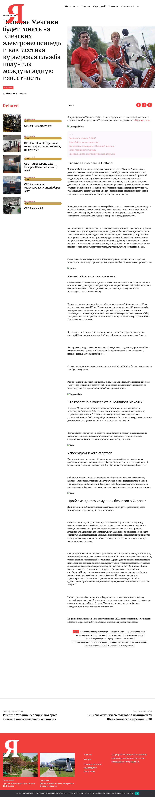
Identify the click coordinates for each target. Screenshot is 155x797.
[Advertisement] (110, 669)
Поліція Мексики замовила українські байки (89, 642)
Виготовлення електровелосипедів (94, 632)
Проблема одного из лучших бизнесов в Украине (92, 154)
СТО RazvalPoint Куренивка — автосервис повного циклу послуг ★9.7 (42, 146)
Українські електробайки (95, 646)
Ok (137, 793)
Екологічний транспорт (136, 632)
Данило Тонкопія (117, 632)
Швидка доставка (126, 646)
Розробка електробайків (119, 642)
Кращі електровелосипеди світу (120, 639)
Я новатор (8, 88)
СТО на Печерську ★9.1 (38, 125)
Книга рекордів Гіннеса (134, 635)
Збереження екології (84, 635)
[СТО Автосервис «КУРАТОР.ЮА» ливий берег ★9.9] (12, 185)
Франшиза (112, 646)
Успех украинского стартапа (82, 150)
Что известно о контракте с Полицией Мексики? (92, 146)
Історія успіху (99, 635)
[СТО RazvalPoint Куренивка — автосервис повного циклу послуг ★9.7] (12, 143)
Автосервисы (29, 119)
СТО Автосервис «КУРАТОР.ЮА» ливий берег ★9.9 (42, 188)
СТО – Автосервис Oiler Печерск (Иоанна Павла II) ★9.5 (40, 167)
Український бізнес (139, 642)
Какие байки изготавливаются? (84, 142)
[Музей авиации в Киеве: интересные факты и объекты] (57, 765)
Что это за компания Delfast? (82, 138)
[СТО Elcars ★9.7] (12, 205)
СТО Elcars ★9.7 (33, 208)
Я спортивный (8, 780)
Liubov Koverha (11, 93)
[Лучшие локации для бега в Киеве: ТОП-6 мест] (20, 765)
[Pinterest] (149, 105)
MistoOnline (89, 771)
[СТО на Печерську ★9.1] (12, 123)
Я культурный (45, 780)
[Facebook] (138, 105)
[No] (152, 793)
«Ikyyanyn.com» (142, 120)
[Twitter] (144, 105)
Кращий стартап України (96, 639)
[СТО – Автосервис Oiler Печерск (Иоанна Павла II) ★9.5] (12, 164)
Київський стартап (115, 635)
